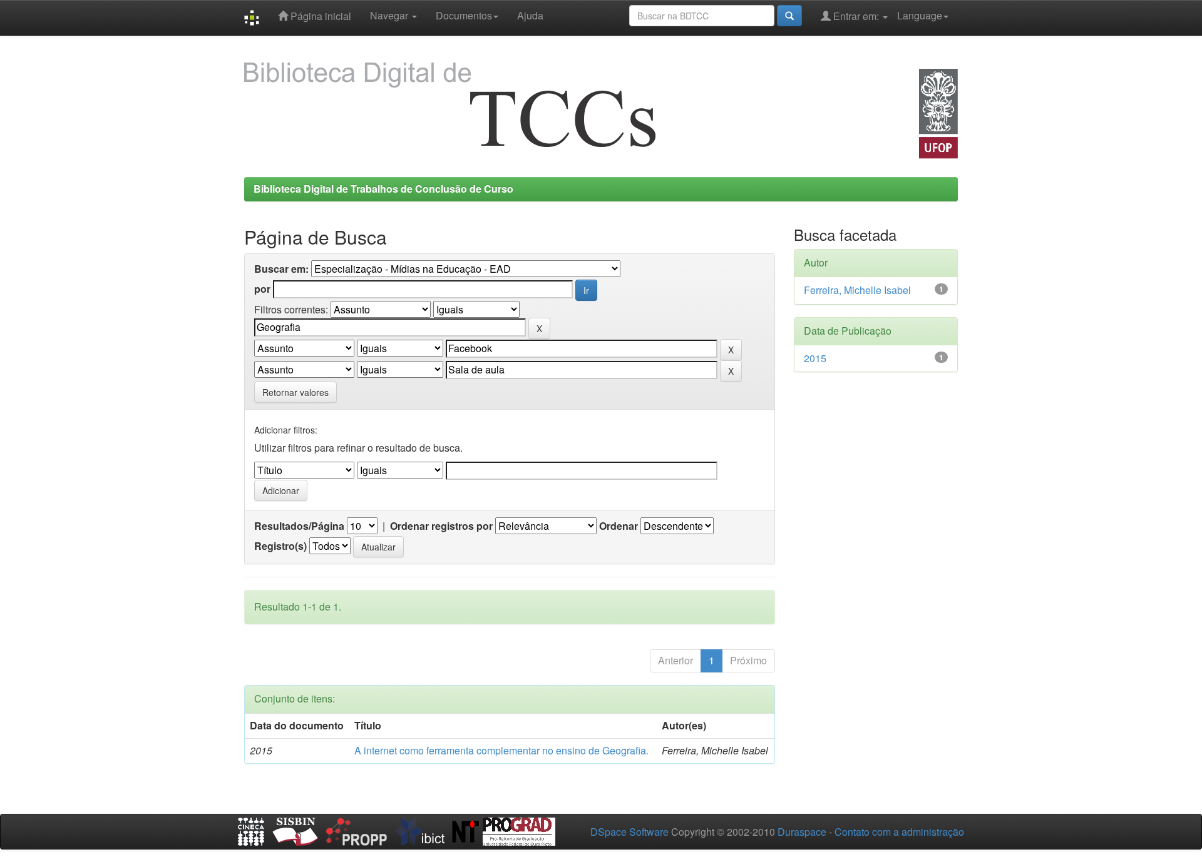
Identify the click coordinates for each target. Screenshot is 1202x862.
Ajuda (530, 15)
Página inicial (319, 16)
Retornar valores (295, 392)
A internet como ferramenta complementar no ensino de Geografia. (501, 750)
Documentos (464, 15)
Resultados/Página (299, 526)
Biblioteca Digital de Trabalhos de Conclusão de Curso (383, 188)
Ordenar (618, 526)
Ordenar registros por (441, 526)
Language (919, 15)
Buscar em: (281, 269)
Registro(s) (280, 546)
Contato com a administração (899, 831)
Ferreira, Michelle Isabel (857, 290)
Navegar (390, 15)
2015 (815, 358)
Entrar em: (856, 16)
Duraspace (802, 831)
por (262, 289)
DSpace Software (629, 831)
